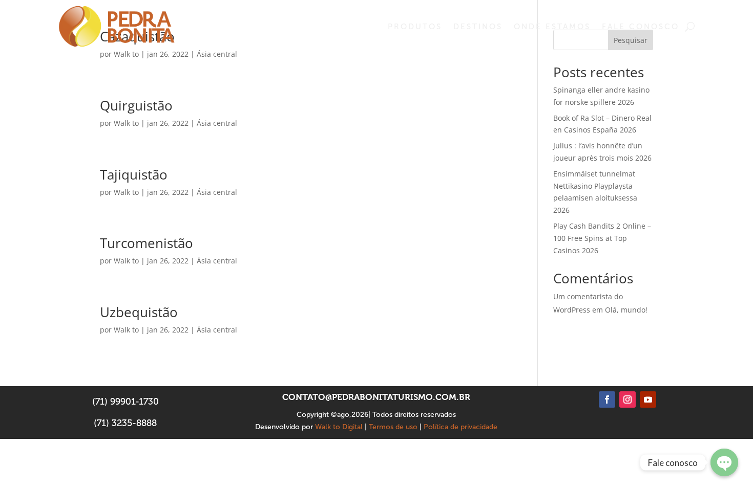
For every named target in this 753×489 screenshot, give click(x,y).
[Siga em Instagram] (627, 399)
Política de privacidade (460, 427)
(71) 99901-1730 (125, 401)
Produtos (415, 26)
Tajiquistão (134, 174)
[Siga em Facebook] (607, 399)
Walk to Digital (339, 427)
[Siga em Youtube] (648, 399)
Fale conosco (640, 26)
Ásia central (217, 54)
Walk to (126, 54)
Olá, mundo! (626, 310)
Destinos (478, 26)
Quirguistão (136, 105)
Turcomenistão (146, 243)
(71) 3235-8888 (125, 423)
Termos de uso (393, 427)
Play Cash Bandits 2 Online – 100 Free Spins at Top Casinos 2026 (602, 238)
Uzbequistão (139, 312)
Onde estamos (552, 26)
